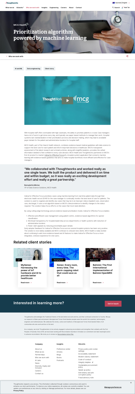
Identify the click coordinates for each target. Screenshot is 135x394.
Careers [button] (64, 7)
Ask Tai (126, 7)
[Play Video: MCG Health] (67, 100)
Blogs (59, 355)
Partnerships (40, 355)
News (37, 363)
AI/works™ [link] (20, 7)
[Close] (131, 383)
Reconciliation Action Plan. (66, 334)
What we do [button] (10, 7)
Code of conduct (84, 359)
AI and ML (18, 69)
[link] (113, 304)
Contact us (39, 373)
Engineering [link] (54, 7)
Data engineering (33, 69)
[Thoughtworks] (12, 2)
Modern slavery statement (88, 357)
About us (38, 349)
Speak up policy (84, 370)
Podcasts (60, 360)
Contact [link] (79, 7)
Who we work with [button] (32, 7)
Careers (38, 371)
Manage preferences (113, 387)
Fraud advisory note (86, 378)
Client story (49, 69)
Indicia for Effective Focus (54, 155)
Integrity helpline (84, 362)
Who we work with (42, 357)
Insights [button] (44, 7)
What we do (39, 352)
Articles (59, 352)
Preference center (63, 349)
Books (59, 357)
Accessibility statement (87, 354)
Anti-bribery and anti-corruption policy (86, 374)
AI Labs (38, 360)
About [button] (71, 7)
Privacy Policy (19, 391)
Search (117, 7)
